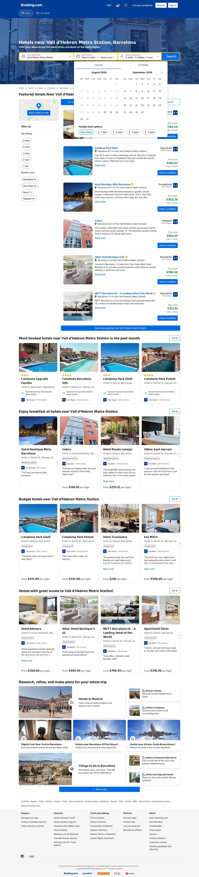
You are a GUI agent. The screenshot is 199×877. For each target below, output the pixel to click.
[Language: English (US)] (117, 5)
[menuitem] (26, 13)
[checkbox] (117, 84)
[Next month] (161, 72)
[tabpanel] (120, 103)
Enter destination (34, 55)
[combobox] (47, 57)
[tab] (98, 65)
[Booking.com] (31, 5)
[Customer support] (125, 5)
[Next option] (180, 373)
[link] (38, 140)
